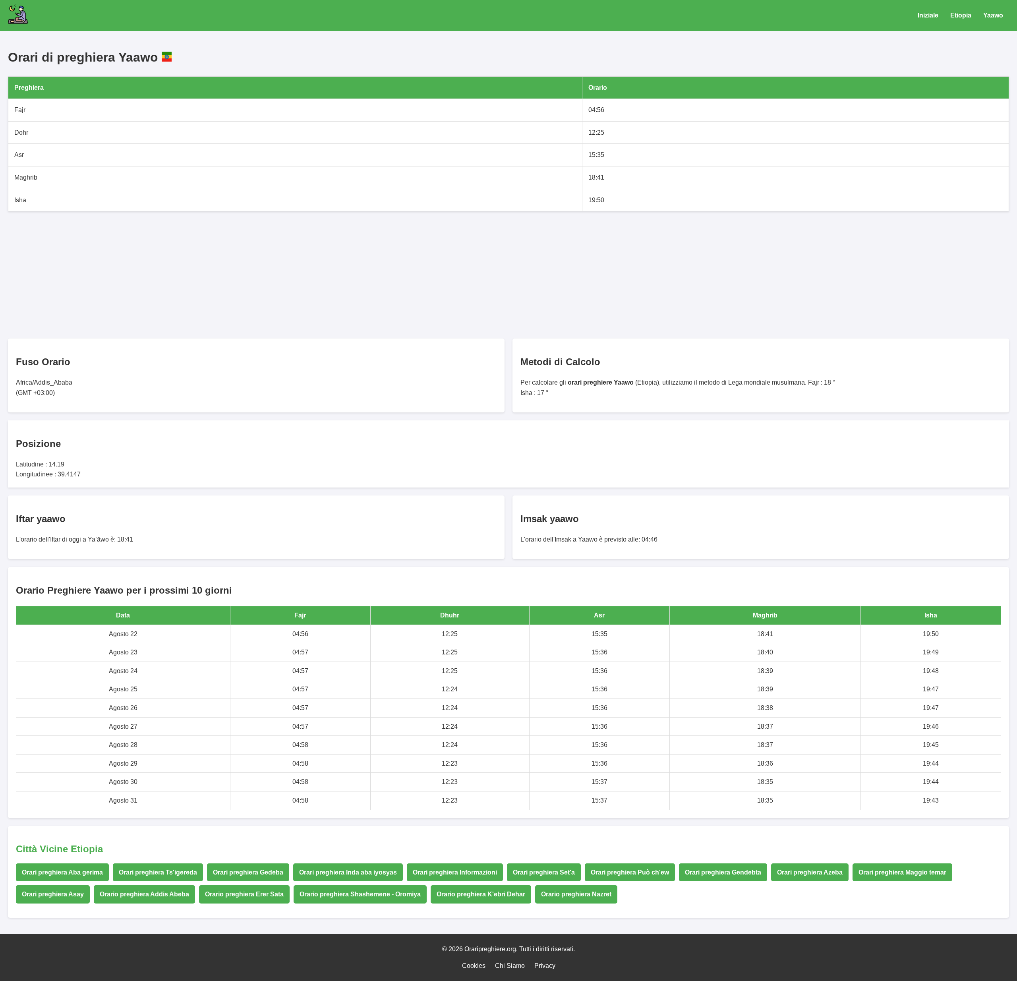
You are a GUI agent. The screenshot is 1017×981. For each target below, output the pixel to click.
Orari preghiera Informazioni (455, 872)
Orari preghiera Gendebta (723, 872)
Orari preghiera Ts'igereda (158, 872)
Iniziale (928, 15)
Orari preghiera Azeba (810, 872)
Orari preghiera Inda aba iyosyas (348, 872)
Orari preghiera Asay (53, 894)
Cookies (473, 965)
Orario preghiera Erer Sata (244, 894)
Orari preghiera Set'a (544, 872)
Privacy (544, 965)
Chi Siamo (510, 965)
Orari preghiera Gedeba (248, 872)
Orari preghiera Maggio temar (902, 872)
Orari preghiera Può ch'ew (630, 872)
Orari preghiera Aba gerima (62, 872)
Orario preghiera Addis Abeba (144, 894)
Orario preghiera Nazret (576, 894)
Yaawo (993, 15)
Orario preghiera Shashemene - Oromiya (360, 894)
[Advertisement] (246, 275)
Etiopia (960, 15)
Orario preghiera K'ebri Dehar (481, 894)
